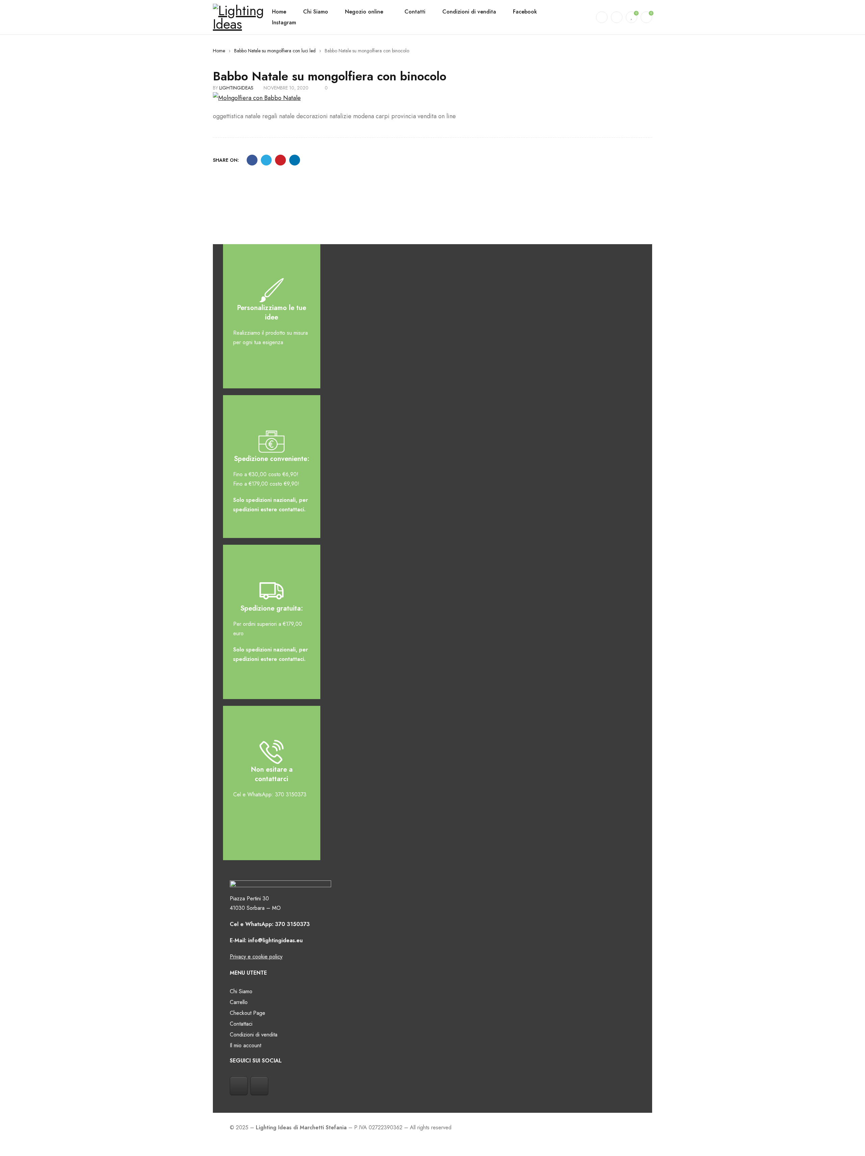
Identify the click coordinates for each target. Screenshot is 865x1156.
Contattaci (241, 1024)
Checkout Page (247, 1013)
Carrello (239, 1002)
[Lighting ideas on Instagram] (259, 1086)
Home (219, 50)
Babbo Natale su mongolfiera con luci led (275, 50)
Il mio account (245, 1045)
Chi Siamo (241, 991)
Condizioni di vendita (253, 1034)
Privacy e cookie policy (256, 956)
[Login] (616, 17)
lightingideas (236, 87)
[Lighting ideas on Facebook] (239, 1086)
